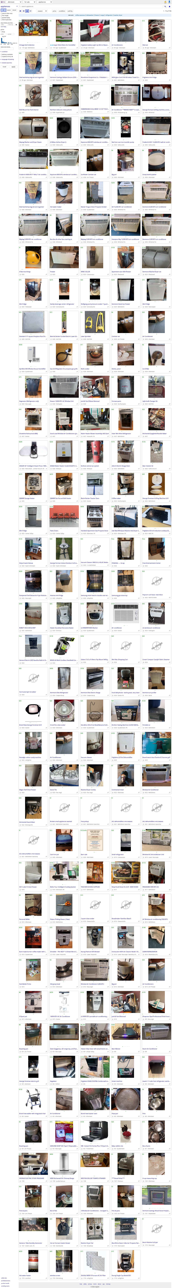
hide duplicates (6, 19)
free (3, 32)
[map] (30, 11)
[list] (20, 11)
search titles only (7, 13)
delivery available (7, 54)
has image (5, 15)
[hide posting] (46, 48)
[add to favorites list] (20, 48)
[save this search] (169, 6)
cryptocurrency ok (7, 56)
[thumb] (23, 11)
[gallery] (27, 11)
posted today (6, 17)
